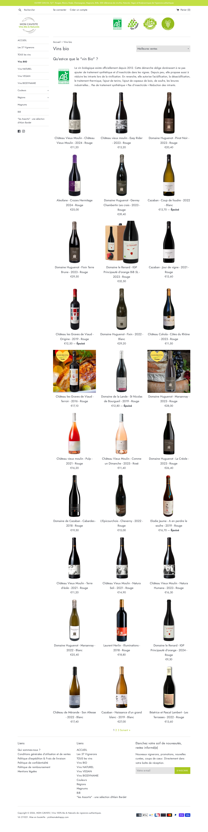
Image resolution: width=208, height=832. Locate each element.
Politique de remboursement (34, 767)
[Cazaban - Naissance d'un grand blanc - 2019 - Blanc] (121, 687)
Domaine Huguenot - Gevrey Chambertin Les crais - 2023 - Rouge (122, 205)
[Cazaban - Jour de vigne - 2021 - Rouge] (168, 242)
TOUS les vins (24, 54)
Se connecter (59, 9)
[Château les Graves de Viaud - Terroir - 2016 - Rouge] (74, 371)
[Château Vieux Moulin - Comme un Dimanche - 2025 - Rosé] (121, 433)
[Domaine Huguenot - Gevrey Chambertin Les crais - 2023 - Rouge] (121, 175)
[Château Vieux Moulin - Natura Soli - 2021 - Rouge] (121, 558)
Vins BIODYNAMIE (27, 83)
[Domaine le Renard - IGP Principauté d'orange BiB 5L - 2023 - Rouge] (121, 242)
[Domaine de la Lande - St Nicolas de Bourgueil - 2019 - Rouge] (121, 371)
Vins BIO (22, 61)
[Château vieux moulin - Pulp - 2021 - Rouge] (74, 433)
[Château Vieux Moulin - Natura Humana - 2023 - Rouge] (168, 558)
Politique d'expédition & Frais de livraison (42, 758)
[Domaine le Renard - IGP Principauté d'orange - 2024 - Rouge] (168, 620)
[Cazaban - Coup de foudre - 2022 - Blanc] (168, 175)
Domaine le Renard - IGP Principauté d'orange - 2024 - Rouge (169, 650)
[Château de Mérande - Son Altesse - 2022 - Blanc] (74, 687)
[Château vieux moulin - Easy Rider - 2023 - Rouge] (121, 113)
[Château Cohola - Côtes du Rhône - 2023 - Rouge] (168, 309)
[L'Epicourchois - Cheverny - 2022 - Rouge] (121, 495)
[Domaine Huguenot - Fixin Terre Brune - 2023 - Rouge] (74, 242)
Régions (33, 97)
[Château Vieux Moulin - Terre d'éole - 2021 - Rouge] (74, 558)
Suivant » (125, 730)
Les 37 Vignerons (26, 47)
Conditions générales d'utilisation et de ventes (44, 754)
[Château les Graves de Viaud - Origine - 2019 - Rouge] (74, 309)
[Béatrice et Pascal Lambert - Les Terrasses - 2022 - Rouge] (168, 687)
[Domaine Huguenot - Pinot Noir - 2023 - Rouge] (168, 113)
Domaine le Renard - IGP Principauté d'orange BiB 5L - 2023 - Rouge (122, 272)
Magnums (22, 104)
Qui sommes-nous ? (29, 750)
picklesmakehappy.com (58, 817)
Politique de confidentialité (33, 763)
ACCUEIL (22, 40)
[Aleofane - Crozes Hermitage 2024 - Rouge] (74, 175)
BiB (19, 111)
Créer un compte (78, 9)
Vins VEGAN (24, 76)
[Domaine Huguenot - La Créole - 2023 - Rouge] (168, 433)
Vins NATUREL (25, 68)
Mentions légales (27, 771)
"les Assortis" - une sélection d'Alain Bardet (31, 120)
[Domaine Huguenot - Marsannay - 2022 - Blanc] (74, 620)
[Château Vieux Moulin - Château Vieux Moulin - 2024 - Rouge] (74, 113)
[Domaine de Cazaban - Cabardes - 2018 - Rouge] (74, 495)
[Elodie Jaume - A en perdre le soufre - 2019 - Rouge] (168, 495)
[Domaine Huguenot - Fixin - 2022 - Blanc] (121, 309)
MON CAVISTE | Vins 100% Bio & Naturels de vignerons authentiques (68, 812)
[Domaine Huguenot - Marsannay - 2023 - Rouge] (168, 371)
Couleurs (33, 90)
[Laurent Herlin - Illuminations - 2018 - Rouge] (121, 620)
